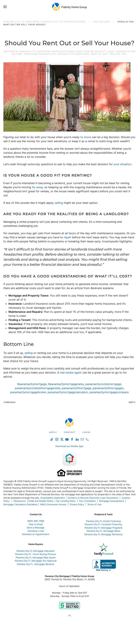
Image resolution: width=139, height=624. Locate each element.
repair (67, 237)
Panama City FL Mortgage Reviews (35, 564)
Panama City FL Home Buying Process (35, 554)
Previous (10, 402)
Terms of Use (94, 504)
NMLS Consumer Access (53, 504)
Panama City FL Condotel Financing (103, 524)
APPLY (53, 432)
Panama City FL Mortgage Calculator (35, 551)
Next (131, 402)
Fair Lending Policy (66, 501)
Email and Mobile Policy (40, 501)
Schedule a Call (36, 531)
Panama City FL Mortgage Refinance (103, 534)
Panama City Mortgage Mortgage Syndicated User (54, 51)
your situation (122, 164)
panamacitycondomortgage (103, 384)
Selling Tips (118, 54)
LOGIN (86, 432)
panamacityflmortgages (108, 388)
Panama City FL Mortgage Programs (103, 527)
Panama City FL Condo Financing (103, 521)
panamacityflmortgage (76, 388)
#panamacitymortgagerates (66, 384)
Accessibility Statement (52, 497)
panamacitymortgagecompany (109, 392)
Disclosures (20, 501)
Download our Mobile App (69, 446)
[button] (5, 7)
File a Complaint (87, 501)
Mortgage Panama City (40, 54)
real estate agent (71, 372)
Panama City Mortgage (73, 54)
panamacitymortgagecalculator (68, 392)
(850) (35, 521)
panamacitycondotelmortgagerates (37, 388)
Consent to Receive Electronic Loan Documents (93, 497)
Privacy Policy (77, 504)
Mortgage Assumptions (111, 501)
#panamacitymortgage (32, 384)
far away (37, 187)
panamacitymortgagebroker (28, 392)
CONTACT (69, 432)
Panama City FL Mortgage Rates (103, 531)
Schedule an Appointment (35, 534)
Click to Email (36, 524)
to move (85, 137)
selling (59, 202)
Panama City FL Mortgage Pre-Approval (35, 560)
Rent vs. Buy (99, 54)
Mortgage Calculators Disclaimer (20, 504)
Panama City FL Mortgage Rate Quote (36, 557)
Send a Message (35, 527)
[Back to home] (69, 7)
